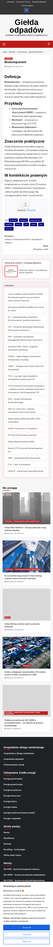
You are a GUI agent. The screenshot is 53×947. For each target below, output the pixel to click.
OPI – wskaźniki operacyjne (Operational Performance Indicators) (26, 328)
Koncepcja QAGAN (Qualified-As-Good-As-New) (26, 309)
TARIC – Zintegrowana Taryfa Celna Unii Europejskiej (26, 368)
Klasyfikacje (9, 838)
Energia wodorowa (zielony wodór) (19, 812)
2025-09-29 (19, 66)
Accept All (26, 927)
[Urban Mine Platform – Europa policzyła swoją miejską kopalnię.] (26, 508)
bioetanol (23, 220)
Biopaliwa (9, 224)
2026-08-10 (17, 728)
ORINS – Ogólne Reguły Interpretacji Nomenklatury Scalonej (24, 358)
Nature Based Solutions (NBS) (21, 441)
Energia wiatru (10, 801)
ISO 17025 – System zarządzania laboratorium (24, 880)
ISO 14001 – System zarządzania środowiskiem (24, 875)
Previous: (24, 239)
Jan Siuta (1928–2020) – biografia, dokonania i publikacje (23, 348)
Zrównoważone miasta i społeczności (27, 521)
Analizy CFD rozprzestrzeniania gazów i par (25, 450)
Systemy (7, 844)
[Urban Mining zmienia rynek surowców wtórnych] (26, 605)
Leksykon (11, 2)
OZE (26, 224)
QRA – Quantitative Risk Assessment (24, 458)
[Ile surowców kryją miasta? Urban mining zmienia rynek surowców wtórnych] (26, 556)
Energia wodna (10, 807)
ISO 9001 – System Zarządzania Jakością (21, 869)
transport (9, 229)
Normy (7, 832)
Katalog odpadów (39, 2)
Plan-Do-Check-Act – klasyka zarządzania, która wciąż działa (22, 411)
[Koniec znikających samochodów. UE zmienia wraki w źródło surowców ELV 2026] (26, 653)
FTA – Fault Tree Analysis (19, 464)
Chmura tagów (27, 5)
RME (41, 224)
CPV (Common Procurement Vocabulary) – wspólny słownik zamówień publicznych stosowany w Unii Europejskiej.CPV (26, 389)
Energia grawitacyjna (13, 784)
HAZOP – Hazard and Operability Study (25, 471)
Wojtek (9, 66)
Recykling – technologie (14, 849)
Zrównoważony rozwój (14, 764)
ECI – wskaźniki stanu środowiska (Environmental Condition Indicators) (24, 319)
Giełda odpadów (27, 26)
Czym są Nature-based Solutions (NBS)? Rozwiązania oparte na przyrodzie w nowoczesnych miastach (25, 297)
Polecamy (8, 521)
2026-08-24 (20, 533)
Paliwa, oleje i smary (12, 855)
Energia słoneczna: (12, 795)
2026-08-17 (20, 678)
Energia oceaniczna (12, 790)
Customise (26, 934)
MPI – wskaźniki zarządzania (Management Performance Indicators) (25, 338)
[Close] (51, 883)
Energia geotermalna (13, 778)
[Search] (48, 44)
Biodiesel (13, 220)
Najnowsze (9, 569)
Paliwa (33, 224)
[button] (5, 44)
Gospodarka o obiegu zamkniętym (19, 753)
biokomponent (35, 220)
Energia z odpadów (12, 818)
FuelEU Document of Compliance (22, 428)
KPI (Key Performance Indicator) (22, 435)
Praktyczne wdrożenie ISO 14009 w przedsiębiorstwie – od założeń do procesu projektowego (24, 723)
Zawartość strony (23, 2)
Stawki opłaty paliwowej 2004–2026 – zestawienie (25, 420)
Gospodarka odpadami (13, 665)
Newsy (7, 617)
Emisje (18, 224)
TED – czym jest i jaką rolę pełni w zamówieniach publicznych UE (23, 378)
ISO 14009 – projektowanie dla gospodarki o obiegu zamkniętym (22, 713)
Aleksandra (10, 533)
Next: (40, 247)
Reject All (26, 941)
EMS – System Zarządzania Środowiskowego (22, 401)
